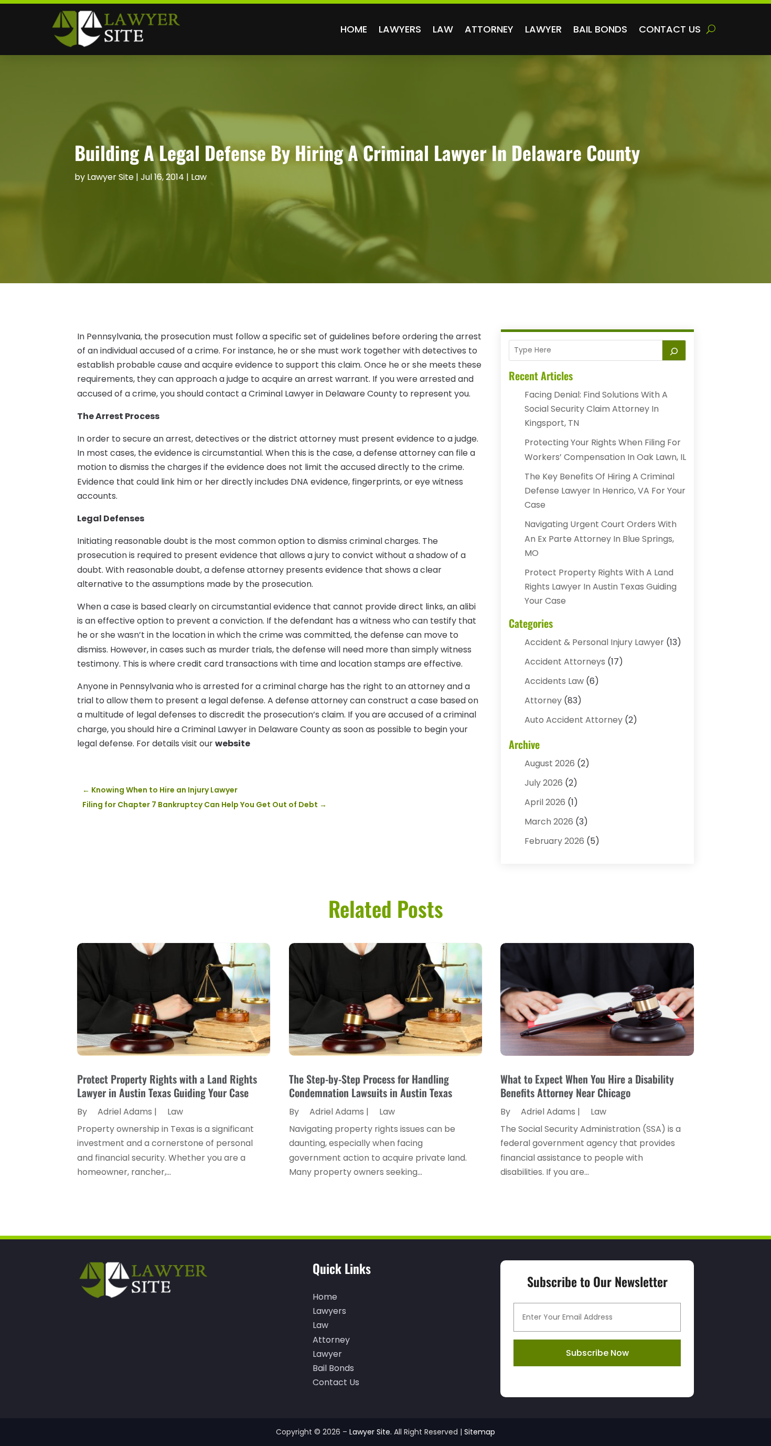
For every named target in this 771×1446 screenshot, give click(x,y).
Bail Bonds (600, 29)
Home (353, 29)
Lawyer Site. (370, 1432)
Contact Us (670, 29)
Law (443, 29)
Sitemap (479, 1432)
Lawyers (400, 29)
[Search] (674, 350)
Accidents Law (554, 681)
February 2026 (554, 841)
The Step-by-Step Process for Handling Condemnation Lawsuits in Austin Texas (370, 1085)
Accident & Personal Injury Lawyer (594, 642)
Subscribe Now (597, 1353)
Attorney (489, 29)
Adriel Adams (125, 1112)
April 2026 (544, 802)
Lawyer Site (110, 177)
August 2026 (549, 763)
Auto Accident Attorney (573, 720)
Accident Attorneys (564, 662)
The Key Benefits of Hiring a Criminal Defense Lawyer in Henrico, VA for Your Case (605, 490)
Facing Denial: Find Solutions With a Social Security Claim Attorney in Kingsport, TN (596, 409)
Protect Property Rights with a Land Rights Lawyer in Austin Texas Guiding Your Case (600, 586)
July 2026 (543, 783)
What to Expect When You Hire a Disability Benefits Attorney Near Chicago (587, 1085)
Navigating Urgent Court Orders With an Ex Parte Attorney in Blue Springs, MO (600, 538)
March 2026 (548, 822)
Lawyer (543, 29)
